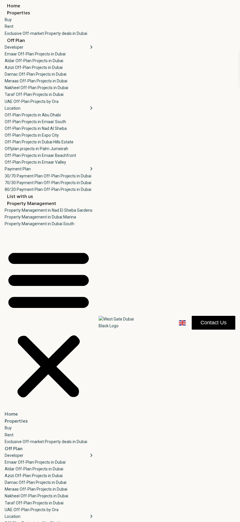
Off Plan (16, 40)
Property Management (31, 203)
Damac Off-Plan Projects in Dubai (35, 74)
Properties (18, 12)
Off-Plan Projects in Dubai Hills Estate (39, 142)
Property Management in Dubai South (39, 223)
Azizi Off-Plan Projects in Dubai (34, 67)
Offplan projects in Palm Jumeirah (36, 148)
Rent (9, 26)
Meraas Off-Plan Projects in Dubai (36, 81)
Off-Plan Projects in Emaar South (35, 121)
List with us (20, 196)
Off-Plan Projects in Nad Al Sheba (36, 128)
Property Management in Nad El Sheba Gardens (48, 210)
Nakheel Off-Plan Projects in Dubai (36, 87)
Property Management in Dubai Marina (40, 217)
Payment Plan (18, 169)
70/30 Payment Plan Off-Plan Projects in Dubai (48, 182)
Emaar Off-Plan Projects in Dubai (35, 54)
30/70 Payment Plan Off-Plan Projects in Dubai (48, 176)
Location (12, 108)
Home (13, 5)
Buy (8, 19)
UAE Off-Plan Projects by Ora (32, 101)
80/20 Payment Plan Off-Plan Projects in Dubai (48, 189)
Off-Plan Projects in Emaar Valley (35, 162)
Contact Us (213, 323)
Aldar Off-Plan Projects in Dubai (34, 60)
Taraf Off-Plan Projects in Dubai (34, 94)
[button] (48, 323)
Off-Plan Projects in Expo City (32, 135)
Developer (14, 47)
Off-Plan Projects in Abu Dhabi (33, 115)
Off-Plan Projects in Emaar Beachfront (40, 155)
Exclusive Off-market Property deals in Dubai (46, 33)
